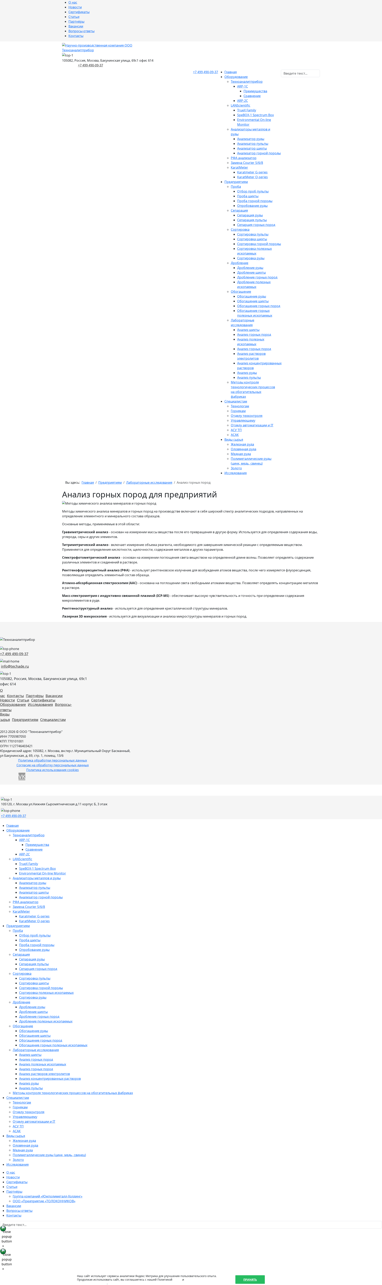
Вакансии (75, 26)
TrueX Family (246, 110)
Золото (236, 468)
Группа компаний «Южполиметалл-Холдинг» (47, 1196)
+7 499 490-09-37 (90, 65)
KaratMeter (239, 167)
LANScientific (240, 105)
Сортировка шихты (252, 239)
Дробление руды (250, 268)
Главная (230, 72)
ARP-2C (242, 100)
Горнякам (238, 411)
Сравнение (252, 96)
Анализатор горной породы (259, 153)
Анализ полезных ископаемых (42, 1064)
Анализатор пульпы (252, 143)
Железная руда (242, 444)
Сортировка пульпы (252, 234)
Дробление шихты (251, 272)
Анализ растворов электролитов (44, 1074)
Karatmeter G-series (252, 172)
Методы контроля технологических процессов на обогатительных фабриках (73, 1093)
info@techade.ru (15, 666)
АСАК (235, 435)
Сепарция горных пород (256, 225)
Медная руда (241, 454)
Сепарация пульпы (252, 220)
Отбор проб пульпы (253, 191)
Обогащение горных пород (258, 306)
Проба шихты (247, 196)
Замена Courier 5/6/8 (247, 163)
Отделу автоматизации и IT (252, 425)
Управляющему (243, 420)
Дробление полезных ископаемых (45, 1021)
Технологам (240, 406)
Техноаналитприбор (247, 81)
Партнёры (76, 21)
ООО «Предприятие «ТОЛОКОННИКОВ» (44, 1201)
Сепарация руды (250, 215)
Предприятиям (236, 182)
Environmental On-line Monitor (42, 873)
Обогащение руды (251, 296)
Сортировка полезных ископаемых (46, 992)
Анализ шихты (248, 330)
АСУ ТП (236, 430)
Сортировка (240, 229)
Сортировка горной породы (259, 244)
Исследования (235, 473)
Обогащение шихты (253, 301)
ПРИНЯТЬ (250, 1279)
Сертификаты (79, 12)
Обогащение (241, 291)
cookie (177, 1279)
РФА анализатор (243, 158)
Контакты (75, 36)
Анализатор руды (250, 139)
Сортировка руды (250, 258)
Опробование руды (252, 205)
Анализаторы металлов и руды (37, 878)
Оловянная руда (243, 449)
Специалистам (235, 401)
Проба (236, 186)
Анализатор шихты (252, 148)
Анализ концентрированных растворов (50, 1078)
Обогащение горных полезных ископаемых (53, 1045)
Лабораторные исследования (36, 1050)
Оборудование (236, 77)
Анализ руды (247, 373)
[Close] (3, 1228)
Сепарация (239, 210)
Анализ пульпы (249, 377)
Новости (75, 7)
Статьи (73, 17)
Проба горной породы (254, 201)
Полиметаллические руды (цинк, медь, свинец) (49, 1155)
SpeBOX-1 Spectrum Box (255, 115)
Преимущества (255, 91)
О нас (72, 2)
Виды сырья (233, 439)
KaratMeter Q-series (252, 177)
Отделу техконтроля (246, 415)
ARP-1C (242, 86)
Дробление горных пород (257, 277)
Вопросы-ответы (81, 31)
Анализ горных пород (254, 334)
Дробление (239, 263)
